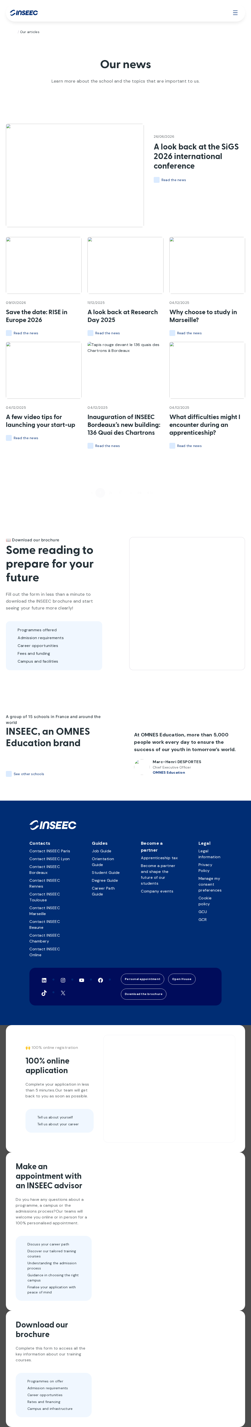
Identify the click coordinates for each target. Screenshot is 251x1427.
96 (139, 493)
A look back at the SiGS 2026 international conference (196, 156)
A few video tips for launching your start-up (40, 421)
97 (149, 493)
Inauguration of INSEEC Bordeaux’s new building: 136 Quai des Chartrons (124, 425)
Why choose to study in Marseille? (203, 316)
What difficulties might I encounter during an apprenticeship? (204, 425)
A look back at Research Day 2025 (123, 316)
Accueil (14, 32)
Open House (182, 979)
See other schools (29, 774)
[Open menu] (235, 13)
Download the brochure (144, 994)
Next (160, 493)
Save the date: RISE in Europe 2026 (36, 316)
